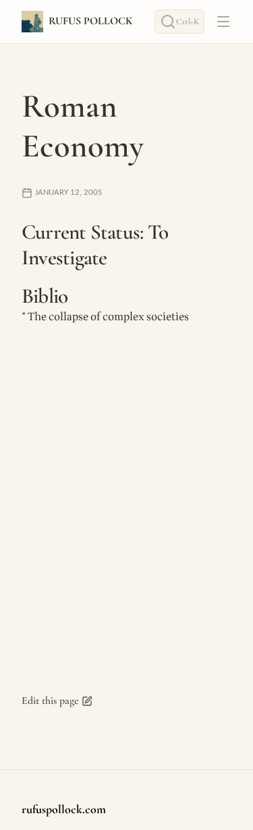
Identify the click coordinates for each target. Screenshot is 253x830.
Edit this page (50, 700)
